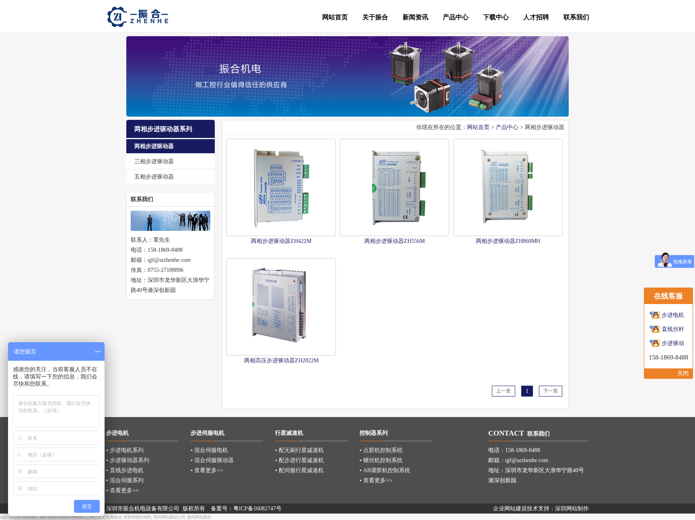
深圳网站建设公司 (169, 517)
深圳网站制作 (572, 509)
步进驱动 (673, 343)
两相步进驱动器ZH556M (394, 241)
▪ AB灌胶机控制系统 (385, 470)
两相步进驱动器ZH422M (281, 241)
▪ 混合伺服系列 (125, 480)
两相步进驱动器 (154, 146)
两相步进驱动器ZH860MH (508, 241)
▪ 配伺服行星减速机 (299, 470)
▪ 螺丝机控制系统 (381, 460)
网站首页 (478, 127)
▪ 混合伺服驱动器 (212, 460)
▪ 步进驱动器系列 (127, 460)
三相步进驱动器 (154, 161)
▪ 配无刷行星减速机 (299, 450)
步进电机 (673, 315)
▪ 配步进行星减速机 (299, 460)
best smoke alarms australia (62, 517)
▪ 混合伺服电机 (209, 450)
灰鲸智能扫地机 (137, 517)
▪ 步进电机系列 (125, 450)
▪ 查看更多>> (122, 490)
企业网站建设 (510, 509)
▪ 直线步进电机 (125, 470)
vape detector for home (18, 517)
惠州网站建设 (199, 517)
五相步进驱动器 (154, 177)
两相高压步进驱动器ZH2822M (281, 361)
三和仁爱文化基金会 (104, 517)
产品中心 (507, 127)
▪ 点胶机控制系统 (381, 450)
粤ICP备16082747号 (257, 509)
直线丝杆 (673, 329)
